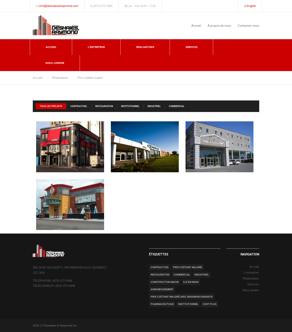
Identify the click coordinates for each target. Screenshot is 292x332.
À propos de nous (219, 25)
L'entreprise (96, 47)
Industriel (154, 106)
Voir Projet (70, 160)
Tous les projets (51, 106)
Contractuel (78, 106)
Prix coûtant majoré (187, 267)
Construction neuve (165, 281)
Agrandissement (162, 289)
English (251, 6)
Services (191, 47)
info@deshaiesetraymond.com (58, 6)
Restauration (104, 106)
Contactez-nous (248, 25)
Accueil (196, 25)
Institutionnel (130, 106)
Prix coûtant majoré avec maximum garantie (182, 296)
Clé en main (190, 281)
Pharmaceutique (162, 304)
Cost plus (210, 304)
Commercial (176, 106)
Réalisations (145, 47)
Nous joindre (54, 62)
